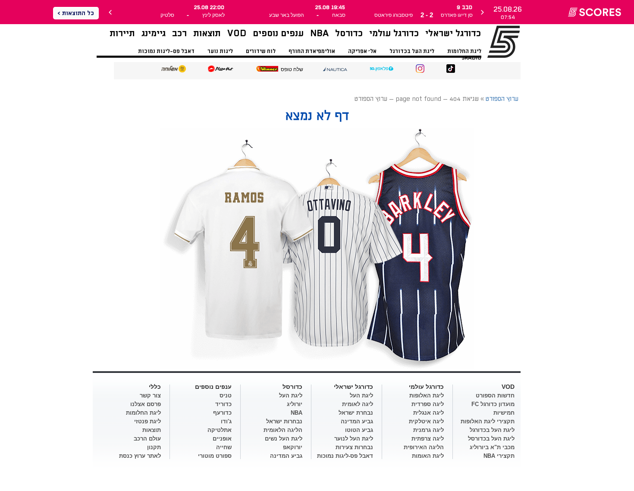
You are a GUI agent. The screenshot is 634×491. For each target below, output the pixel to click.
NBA (319, 33)
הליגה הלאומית (283, 430)
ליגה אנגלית (428, 413)
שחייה (224, 447)
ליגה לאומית (357, 404)
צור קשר (150, 395)
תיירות (122, 33)
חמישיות (504, 413)
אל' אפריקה (362, 51)
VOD (236, 33)
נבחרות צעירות (354, 447)
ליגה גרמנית (428, 430)
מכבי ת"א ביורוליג (492, 447)
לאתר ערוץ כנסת (140, 456)
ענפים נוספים (278, 33)
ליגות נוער (220, 51)
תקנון (154, 447)
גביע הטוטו (359, 430)
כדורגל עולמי (394, 33)
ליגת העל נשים (283, 438)
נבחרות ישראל (284, 421)
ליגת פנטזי (147, 421)
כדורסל (349, 33)
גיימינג (153, 33)
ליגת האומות (428, 456)
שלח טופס (292, 69)
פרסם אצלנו (145, 404)
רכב (179, 33)
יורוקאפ (292, 447)
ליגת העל (361, 395)
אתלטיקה (219, 430)
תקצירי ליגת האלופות (488, 421)
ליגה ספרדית (427, 404)
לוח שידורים (261, 51)
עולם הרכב (147, 438)
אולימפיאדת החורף (312, 51)
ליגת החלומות (464, 51)
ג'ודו (226, 421)
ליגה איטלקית (426, 421)
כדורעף (222, 413)
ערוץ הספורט (493, 41)
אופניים (222, 438)
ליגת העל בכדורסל (491, 438)
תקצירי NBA (499, 456)
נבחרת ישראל (356, 413)
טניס (226, 395)
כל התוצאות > (75, 13)
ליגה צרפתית (427, 438)
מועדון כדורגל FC (493, 404)
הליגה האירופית (424, 447)
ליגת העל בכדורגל (411, 51)
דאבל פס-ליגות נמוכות (166, 51)
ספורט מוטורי (215, 456)
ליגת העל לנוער (353, 438)
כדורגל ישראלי (453, 33)
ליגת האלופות (426, 395)
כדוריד (223, 404)
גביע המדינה (357, 421)
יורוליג (294, 404)
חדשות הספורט (495, 395)
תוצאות (207, 33)
